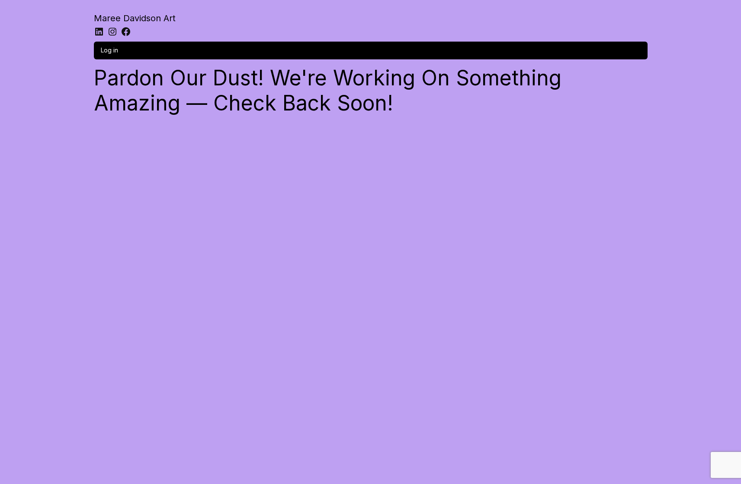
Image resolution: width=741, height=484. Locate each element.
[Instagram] (112, 31)
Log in (109, 50)
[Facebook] (126, 31)
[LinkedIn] (99, 31)
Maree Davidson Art (135, 18)
